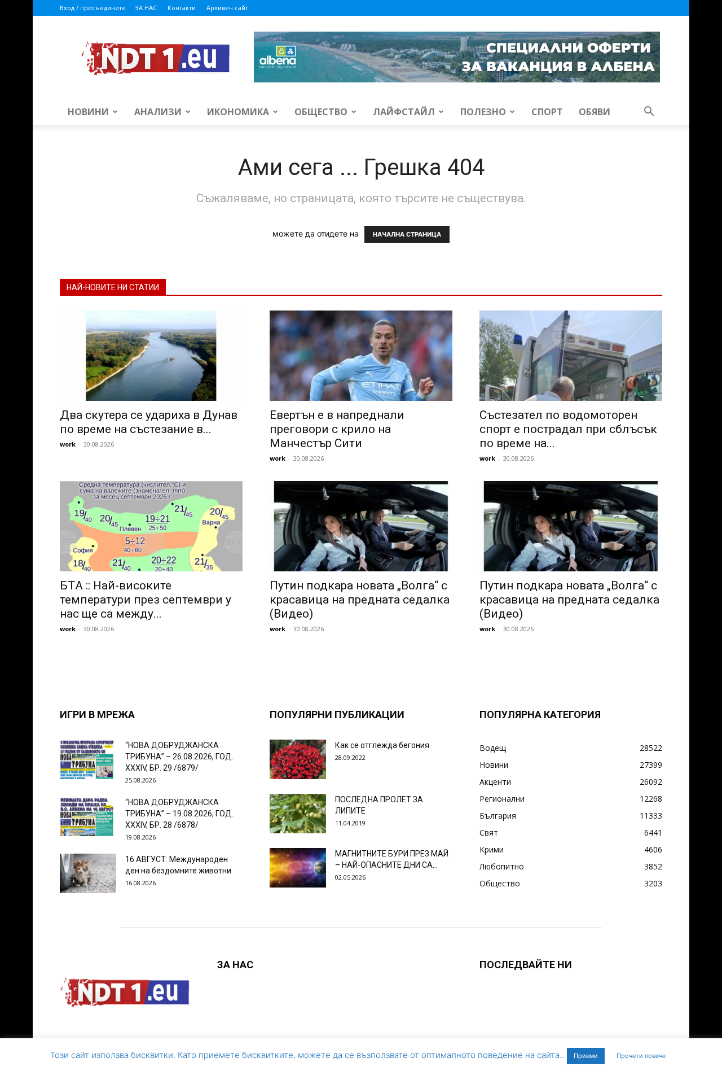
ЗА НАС (146, 7)
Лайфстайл (404, 112)
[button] (648, 112)
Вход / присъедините (93, 7)
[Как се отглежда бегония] (298, 759)
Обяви (594, 112)
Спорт (547, 112)
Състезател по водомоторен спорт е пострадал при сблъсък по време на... (568, 429)
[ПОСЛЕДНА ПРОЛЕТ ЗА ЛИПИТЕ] (298, 813)
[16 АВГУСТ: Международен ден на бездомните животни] (88, 873)
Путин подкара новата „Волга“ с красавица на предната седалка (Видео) (360, 599)
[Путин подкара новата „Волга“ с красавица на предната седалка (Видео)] (361, 526)
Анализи (158, 112)
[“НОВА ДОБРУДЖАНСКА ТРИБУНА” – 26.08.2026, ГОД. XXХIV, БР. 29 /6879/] (88, 759)
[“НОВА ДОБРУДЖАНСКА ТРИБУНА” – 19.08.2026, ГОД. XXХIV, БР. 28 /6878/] (88, 816)
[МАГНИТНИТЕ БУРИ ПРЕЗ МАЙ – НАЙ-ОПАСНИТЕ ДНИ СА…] (298, 868)
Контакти (182, 7)
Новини (88, 112)
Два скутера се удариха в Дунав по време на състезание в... (148, 422)
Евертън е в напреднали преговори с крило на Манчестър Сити (337, 429)
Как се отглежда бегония (382, 745)
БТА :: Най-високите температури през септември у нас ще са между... (145, 599)
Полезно (483, 112)
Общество (320, 112)
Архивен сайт (227, 7)
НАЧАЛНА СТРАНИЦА (407, 234)
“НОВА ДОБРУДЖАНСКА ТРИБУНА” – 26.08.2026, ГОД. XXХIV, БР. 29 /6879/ (179, 756)
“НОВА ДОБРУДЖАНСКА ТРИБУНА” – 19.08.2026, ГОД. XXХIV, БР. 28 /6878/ (179, 813)
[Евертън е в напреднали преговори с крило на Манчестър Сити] (361, 356)
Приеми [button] (586, 1056)
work (68, 444)
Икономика (238, 112)
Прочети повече (641, 1056)
